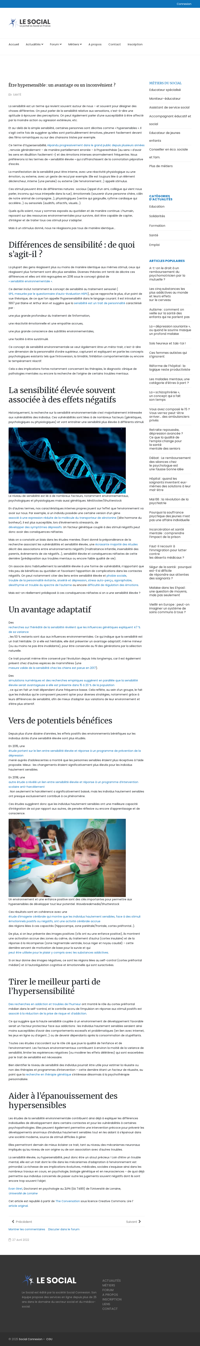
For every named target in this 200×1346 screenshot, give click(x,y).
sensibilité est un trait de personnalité (99, 303)
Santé (17, 94)
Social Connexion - (32, 1339)
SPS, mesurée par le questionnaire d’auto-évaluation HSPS (48, 294)
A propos (95, 44)
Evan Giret (15, 1189)
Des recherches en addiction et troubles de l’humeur (45, 1004)
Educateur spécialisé (165, 90)
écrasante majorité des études (116, 544)
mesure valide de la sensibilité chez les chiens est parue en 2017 (52, 668)
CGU (49, 1339)
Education (156, 206)
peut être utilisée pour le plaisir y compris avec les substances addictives (58, 952)
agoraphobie (123, 580)
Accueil (14, 44)
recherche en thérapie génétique (48, 1074)
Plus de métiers (161, 166)
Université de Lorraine (23, 1193)
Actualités (33, 44)
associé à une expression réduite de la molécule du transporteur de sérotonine (62, 518)
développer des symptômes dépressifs (35, 527)
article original (18, 1206)
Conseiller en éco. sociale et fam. (168, 153)
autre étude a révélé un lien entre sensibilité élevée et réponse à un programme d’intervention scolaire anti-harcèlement (73, 784)
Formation (157, 225)
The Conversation (67, 1201)
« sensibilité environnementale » (30, 281)
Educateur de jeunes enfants (164, 137)
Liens (106, 1304)
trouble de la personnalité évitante (32, 580)
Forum (54, 44)
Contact (114, 44)
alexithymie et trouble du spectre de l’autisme (40, 585)
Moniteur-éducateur (165, 98)
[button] (184, 4)
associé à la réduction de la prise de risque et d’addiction (47, 1013)
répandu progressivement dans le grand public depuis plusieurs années (96, 145)
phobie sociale (116, 576)
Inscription (135, 44)
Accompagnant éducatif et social (170, 120)
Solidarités (157, 216)
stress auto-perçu (100, 580)
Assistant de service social (169, 107)
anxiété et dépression (72, 580)
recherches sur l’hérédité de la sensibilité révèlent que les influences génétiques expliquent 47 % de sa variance (74, 629)
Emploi (154, 245)
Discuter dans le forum (63, 1229)
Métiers (73, 44)
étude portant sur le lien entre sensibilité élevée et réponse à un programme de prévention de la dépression (75, 753)
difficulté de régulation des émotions (113, 585)
